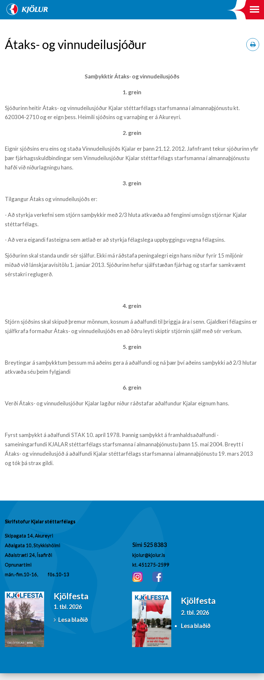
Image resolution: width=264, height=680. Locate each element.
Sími (137, 544)
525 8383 (155, 544)
